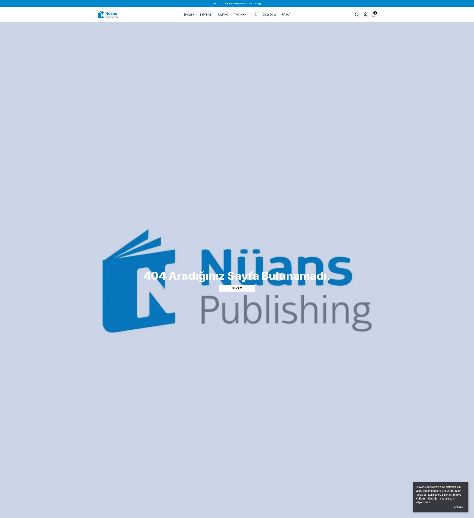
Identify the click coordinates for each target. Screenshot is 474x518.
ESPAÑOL (205, 14)
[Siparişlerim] (365, 14)
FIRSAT (286, 14)
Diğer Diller (269, 14)
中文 (254, 14)
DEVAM (237, 288)
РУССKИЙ (240, 14)
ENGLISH (189, 14)
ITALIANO (222, 14)
